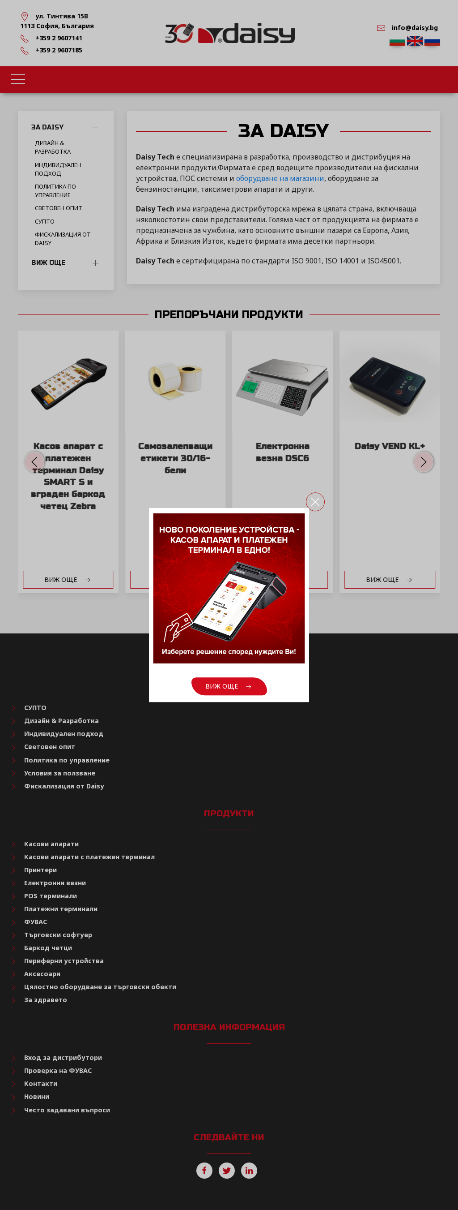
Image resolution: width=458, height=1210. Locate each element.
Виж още (222, 686)
